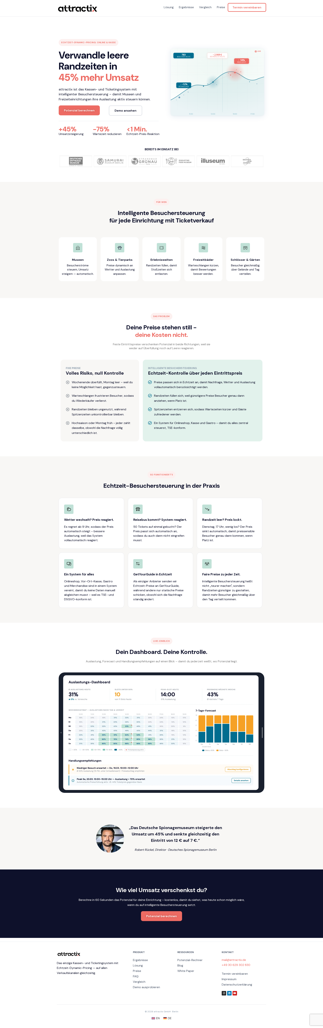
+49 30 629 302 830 (236, 965)
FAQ (136, 976)
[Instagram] (224, 993)
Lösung (169, 7)
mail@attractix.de (234, 960)
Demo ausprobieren (146, 987)
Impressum (229, 979)
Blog (180, 965)
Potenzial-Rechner (190, 960)
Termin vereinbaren (247, 7)
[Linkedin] (229, 993)
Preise (221, 7)
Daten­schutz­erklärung (237, 984)
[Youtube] (235, 993)
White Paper (185, 971)
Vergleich (205, 7)
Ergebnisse (186, 7)
